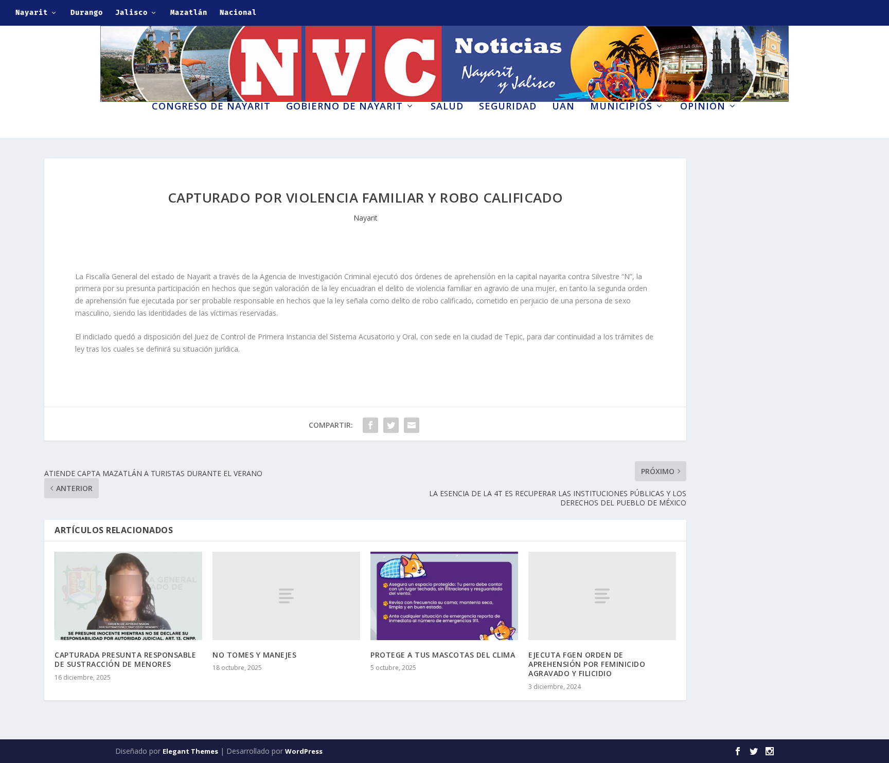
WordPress (304, 751)
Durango (86, 12)
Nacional (238, 12)
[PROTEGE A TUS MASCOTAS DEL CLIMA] (444, 596)
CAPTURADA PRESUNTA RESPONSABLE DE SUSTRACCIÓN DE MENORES (125, 659)
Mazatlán (188, 12)
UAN (563, 107)
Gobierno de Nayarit (344, 107)
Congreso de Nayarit (211, 107)
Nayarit (31, 12)
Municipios (621, 107)
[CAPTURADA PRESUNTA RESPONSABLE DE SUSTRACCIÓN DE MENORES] (128, 596)
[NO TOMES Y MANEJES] (286, 596)
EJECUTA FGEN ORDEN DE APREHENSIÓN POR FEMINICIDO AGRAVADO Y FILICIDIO (586, 664)
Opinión (702, 107)
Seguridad (508, 107)
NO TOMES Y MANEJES (254, 655)
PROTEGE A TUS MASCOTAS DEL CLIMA (442, 655)
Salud (447, 107)
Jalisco (131, 12)
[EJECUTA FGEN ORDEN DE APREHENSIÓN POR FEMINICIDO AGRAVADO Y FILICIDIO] (602, 596)
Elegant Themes (190, 751)
